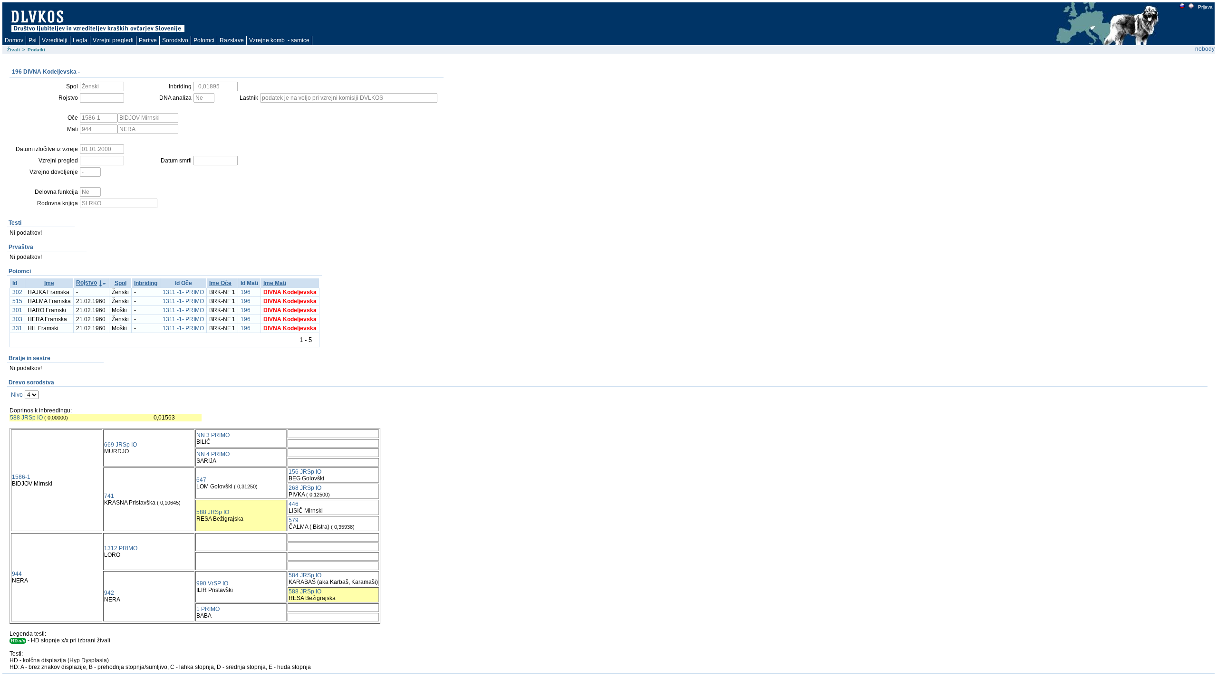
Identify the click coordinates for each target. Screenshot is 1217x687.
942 (109, 593)
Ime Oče (220, 283)
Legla (80, 40)
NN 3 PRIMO (213, 435)
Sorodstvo (175, 40)
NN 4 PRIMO (213, 454)
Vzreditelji (55, 40)
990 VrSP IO (212, 583)
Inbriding (145, 283)
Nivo (17, 394)
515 (17, 301)
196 (246, 292)
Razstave (232, 40)
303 (17, 319)
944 (17, 574)
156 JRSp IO (305, 471)
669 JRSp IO (120, 444)
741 (109, 496)
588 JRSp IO (26, 417)
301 (17, 310)
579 (294, 520)
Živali (13, 49)
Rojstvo (86, 282)
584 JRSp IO (305, 575)
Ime (49, 283)
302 (17, 292)
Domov (14, 40)
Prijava (1205, 7)
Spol (120, 283)
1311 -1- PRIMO (183, 292)
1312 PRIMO (120, 548)
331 (17, 328)
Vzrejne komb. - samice (279, 40)
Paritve (148, 40)
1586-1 (21, 477)
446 (294, 504)
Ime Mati (274, 283)
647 (201, 480)
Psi (33, 40)
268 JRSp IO (305, 488)
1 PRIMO (208, 609)
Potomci (203, 40)
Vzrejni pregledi (113, 40)
